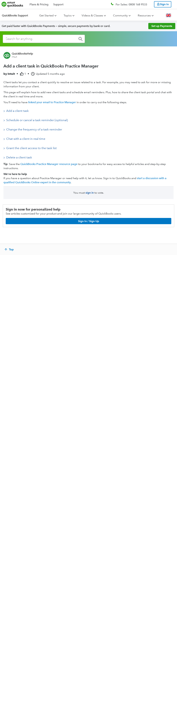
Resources (144, 15)
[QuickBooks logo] (12, 4)
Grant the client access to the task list (31, 148)
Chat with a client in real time (25, 139)
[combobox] (44, 39)
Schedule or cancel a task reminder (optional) (37, 120)
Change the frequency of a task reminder (34, 129)
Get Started (46, 15)
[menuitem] (17, 16)
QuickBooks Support (15, 15)
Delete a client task (19, 157)
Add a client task (17, 111)
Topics (68, 15)
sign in (90, 192)
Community (120, 15)
